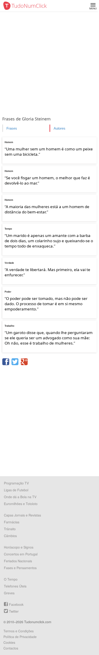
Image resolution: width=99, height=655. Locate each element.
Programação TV (16, 483)
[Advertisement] (49, 63)
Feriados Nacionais (18, 561)
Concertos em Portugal (21, 554)
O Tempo (10, 579)
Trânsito (10, 529)
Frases (11, 128)
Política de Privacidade (20, 636)
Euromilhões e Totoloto (21, 503)
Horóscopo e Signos (18, 547)
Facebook (16, 604)
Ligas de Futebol (16, 490)
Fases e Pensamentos (20, 567)
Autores (59, 128)
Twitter (14, 611)
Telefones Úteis (15, 586)
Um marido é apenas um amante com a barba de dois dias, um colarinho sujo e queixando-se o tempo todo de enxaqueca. (49, 241)
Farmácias (11, 522)
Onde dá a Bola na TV (20, 497)
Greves (9, 593)
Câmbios (10, 535)
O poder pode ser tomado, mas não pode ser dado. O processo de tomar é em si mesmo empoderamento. (46, 304)
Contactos (10, 648)
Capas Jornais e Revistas (22, 515)
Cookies (9, 642)
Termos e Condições (18, 631)
